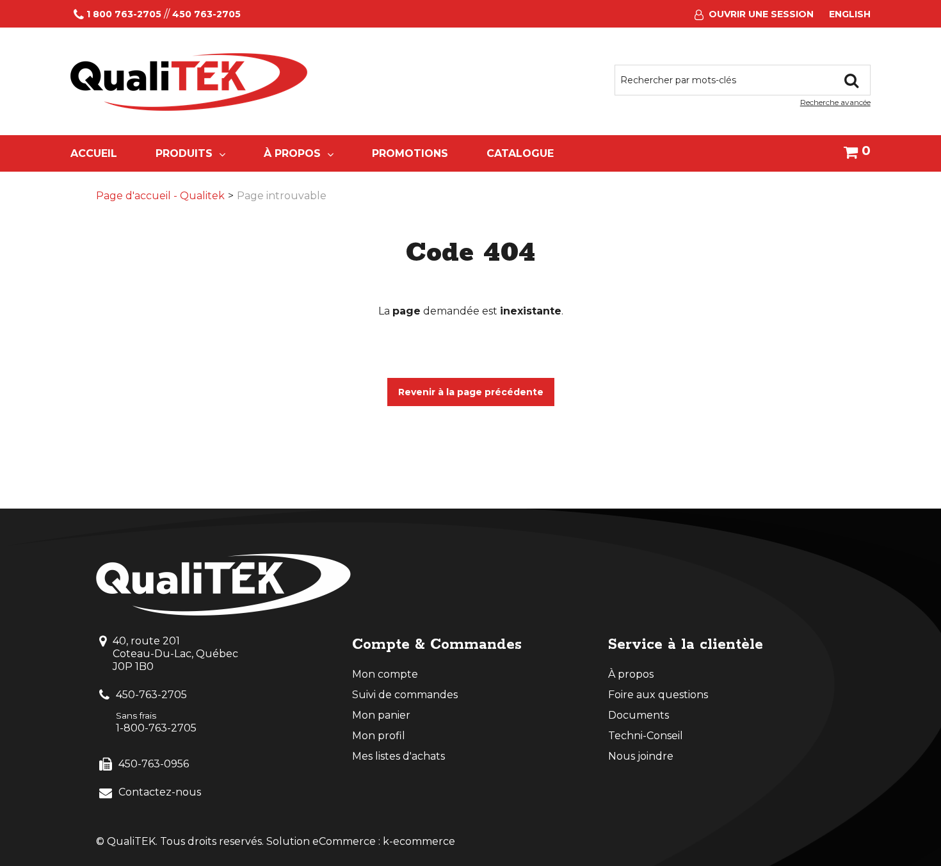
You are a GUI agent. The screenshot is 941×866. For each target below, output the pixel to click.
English (850, 14)
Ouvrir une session (761, 14)
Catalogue (520, 153)
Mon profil (378, 736)
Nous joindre (640, 756)
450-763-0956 (153, 764)
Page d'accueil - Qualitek (160, 196)
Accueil (93, 153)
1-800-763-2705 (156, 728)
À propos (292, 153)
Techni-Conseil (645, 736)
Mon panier (381, 715)
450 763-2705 (206, 14)
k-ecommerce (419, 841)
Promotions (410, 153)
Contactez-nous (159, 792)
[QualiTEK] (188, 82)
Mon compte (385, 674)
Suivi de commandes (405, 695)
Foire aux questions (658, 695)
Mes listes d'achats (398, 756)
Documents (638, 715)
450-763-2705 (151, 695)
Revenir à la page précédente (470, 392)
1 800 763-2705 (123, 14)
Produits (184, 153)
